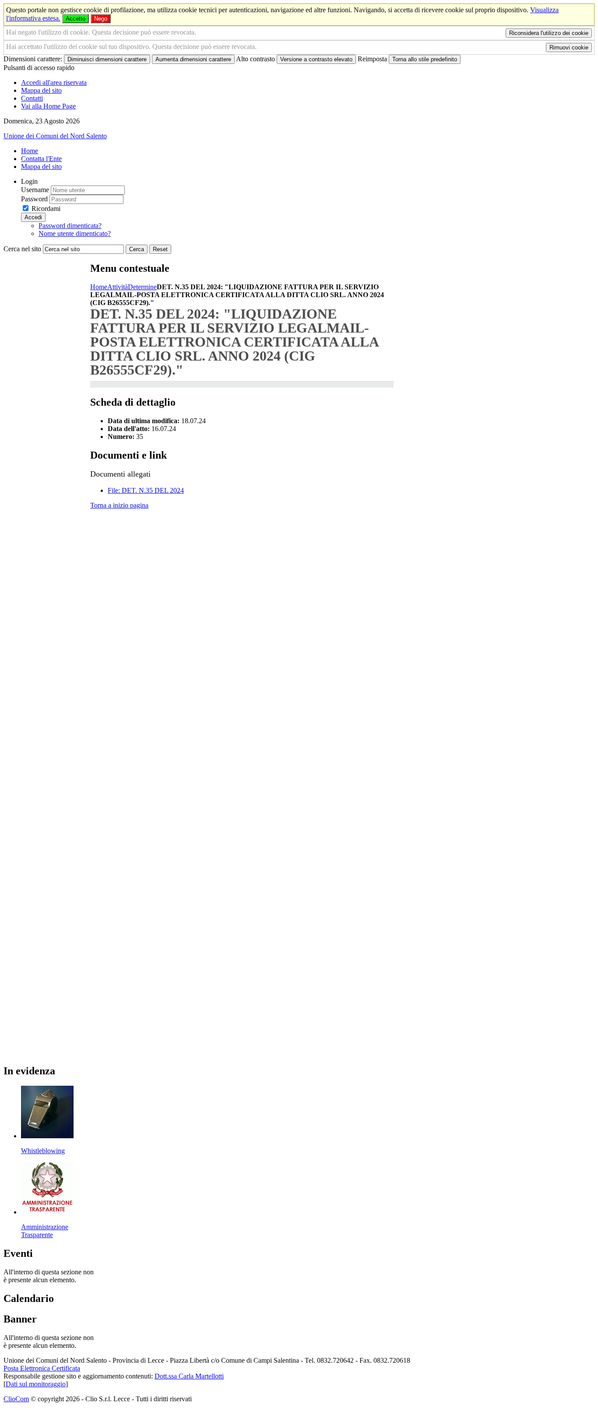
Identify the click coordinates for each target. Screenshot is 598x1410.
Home (98, 287)
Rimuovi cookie (568, 47)
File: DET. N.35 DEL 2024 (146, 490)
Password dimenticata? (70, 225)
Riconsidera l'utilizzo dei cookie (548, 33)
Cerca (136, 249)
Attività (117, 287)
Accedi (33, 217)
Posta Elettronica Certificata (42, 1368)
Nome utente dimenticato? (75, 233)
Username (35, 189)
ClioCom (16, 1399)
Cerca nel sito (22, 249)
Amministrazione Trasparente (44, 1230)
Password (34, 199)
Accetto (75, 18)
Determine (142, 287)
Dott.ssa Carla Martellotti (189, 1376)
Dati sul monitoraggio (36, 1384)
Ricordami (46, 208)
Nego (100, 18)
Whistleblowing (43, 1150)
